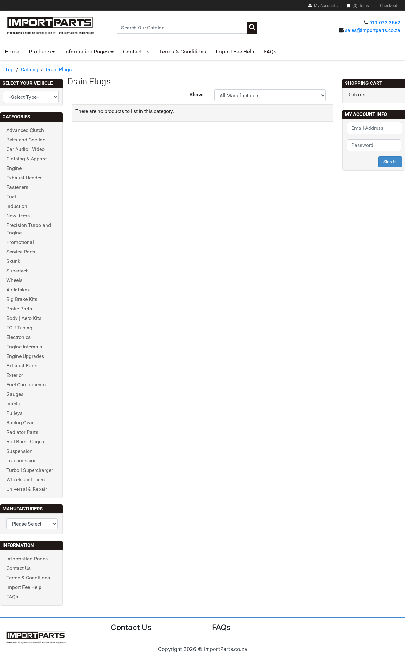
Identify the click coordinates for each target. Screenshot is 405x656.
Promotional (20, 242)
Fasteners (17, 187)
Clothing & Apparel (27, 159)
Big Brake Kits (21, 299)
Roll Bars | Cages (25, 442)
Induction (16, 206)
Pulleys (14, 413)
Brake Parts (19, 309)
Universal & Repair (26, 489)
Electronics (18, 337)
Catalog (29, 69)
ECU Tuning (19, 328)
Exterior (14, 375)
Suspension (19, 451)
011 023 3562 (384, 23)
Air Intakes (18, 290)
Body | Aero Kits (23, 318)
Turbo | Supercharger (29, 470)
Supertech (17, 271)
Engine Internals (24, 347)
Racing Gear (20, 423)
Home (12, 51)
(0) (360, 5)
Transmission (21, 461)
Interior (14, 404)
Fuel (11, 197)
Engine (14, 168)
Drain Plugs (59, 69)
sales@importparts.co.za (372, 30)
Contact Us (136, 51)
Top (9, 69)
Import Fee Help (235, 51)
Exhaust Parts (21, 366)
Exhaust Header (23, 178)
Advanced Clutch (25, 130)
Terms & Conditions (182, 51)
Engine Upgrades (25, 356)
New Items (18, 216)
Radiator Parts (22, 432)
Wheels (14, 280)
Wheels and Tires (25, 480)
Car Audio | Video (25, 149)
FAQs (270, 51)
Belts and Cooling (26, 140)
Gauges (14, 394)
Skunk (13, 261)
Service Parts (20, 252)
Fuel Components (26, 385)
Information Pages (87, 51)
